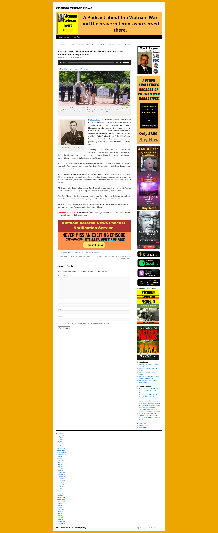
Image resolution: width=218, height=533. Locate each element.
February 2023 (61, 521)
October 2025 (61, 456)
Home (60, 37)
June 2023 (60, 513)
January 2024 (61, 499)
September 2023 (61, 507)
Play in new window (71, 69)
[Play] (61, 62)
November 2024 (61, 479)
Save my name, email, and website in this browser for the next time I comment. (85, 324)
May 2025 (60, 466)
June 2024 (60, 489)
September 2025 (61, 458)
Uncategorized (143, 427)
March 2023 (60, 519)
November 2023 (61, 503)
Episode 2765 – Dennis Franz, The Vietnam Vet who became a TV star (149, 397)
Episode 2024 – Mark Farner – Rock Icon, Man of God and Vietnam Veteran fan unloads (149, 391)
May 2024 (60, 491)
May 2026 (60, 442)
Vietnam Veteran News (74, 7)
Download (84, 69)
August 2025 (60, 460)
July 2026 (60, 438)
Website (60, 316)
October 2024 (61, 481)
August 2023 (60, 509)
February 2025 (61, 472)
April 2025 (60, 468)
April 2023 (60, 517)
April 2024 (60, 493)
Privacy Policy (76, 37)
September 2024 (61, 483)
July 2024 (60, 487)
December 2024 (61, 476)
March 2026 (60, 446)
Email (60, 309)
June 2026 (60, 440)
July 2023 (60, 511)
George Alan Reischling (145, 401)
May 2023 (60, 515)
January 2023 (61, 523)
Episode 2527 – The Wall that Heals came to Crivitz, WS (76, 45)
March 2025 (60, 470)
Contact (66, 37)
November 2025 (61, 454)
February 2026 (61, 448)
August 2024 (60, 485)
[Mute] (121, 62)
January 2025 (61, 474)
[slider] (126, 62)
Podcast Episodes (78, 252)
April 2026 (60, 444)
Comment (61, 276)
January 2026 (61, 450)
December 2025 (61, 452)
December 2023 (61, 501)
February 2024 (61, 497)
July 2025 (60, 462)
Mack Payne (78, 57)
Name (60, 302)
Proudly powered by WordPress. (148, 528)
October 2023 (61, 505)
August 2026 (60, 436)
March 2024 (60, 495)
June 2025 (60, 464)
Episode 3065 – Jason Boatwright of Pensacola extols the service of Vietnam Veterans (149, 403)
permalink (97, 252)
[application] (94, 62)
